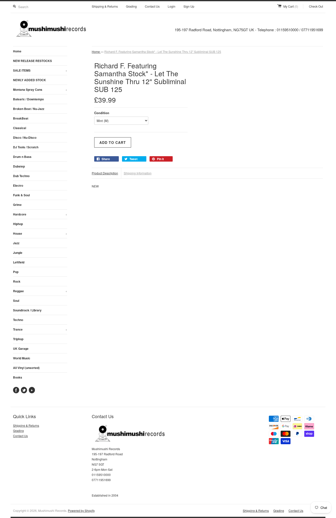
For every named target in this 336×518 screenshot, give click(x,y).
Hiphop (18, 224)
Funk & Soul (21, 195)
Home (17, 51)
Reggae (40, 291)
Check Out (316, 6)
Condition (101, 112)
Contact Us (152, 6)
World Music (21, 358)
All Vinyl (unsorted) (26, 368)
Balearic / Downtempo (28, 99)
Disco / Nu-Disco (24, 137)
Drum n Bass (22, 156)
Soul (16, 300)
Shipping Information (138, 173)
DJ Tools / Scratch (25, 147)
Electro (18, 185)
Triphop (18, 339)
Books (17, 377)
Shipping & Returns (105, 6)
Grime (17, 204)
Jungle (17, 252)
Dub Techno (21, 176)
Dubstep (19, 166)
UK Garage (21, 348)
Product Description (105, 173)
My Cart (290, 6)
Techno (18, 320)
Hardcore (40, 214)
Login (171, 6)
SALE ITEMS (40, 70)
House (40, 233)
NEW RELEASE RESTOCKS (32, 61)
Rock (16, 281)
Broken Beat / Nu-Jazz (28, 109)
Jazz (16, 243)
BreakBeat (20, 118)
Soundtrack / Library (27, 310)
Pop (15, 272)
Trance (40, 329)
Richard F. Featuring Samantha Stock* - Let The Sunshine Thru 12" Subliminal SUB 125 (162, 51)
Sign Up (188, 6)
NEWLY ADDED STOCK (29, 80)
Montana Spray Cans (40, 89)
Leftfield (18, 262)
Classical (19, 128)
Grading (131, 6)
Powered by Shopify (81, 510)
